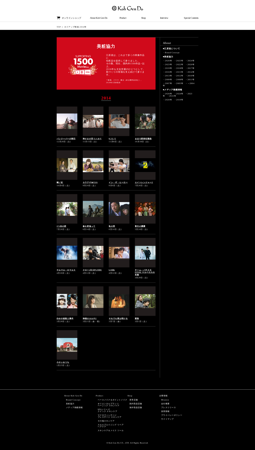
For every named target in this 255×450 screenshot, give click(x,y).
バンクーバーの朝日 (66, 139)
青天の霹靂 (140, 226)
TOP (59, 27)
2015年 (179, 72)
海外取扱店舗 (135, 407)
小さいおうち (63, 362)
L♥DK (112, 270)
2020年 (191, 64)
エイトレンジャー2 (144, 182)
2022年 (179, 64)
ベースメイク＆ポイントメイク (112, 400)
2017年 (191, 68)
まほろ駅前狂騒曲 (143, 139)
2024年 (191, 61)
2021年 (172, 96)
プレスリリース (168, 407)
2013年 (168, 76)
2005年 (179, 83)
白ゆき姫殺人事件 (65, 318)
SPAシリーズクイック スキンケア (107, 410)
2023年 (168, 64)
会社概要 (165, 404)
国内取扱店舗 (135, 404)
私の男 (112, 226)
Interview (164, 18)
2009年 (168, 79)
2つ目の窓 (61, 226)
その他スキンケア (106, 421)
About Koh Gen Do (98, 18)
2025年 (179, 61)
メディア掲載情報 (74, 407)
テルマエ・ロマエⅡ (66, 270)
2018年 (179, 68)
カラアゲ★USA (90, 182)
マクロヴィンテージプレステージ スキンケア (110, 416)
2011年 (191, 79)
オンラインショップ (71, 18)
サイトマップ (167, 419)
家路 (137, 318)
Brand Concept (172, 52)
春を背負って (89, 226)
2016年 (168, 72)
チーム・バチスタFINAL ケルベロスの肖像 (145, 272)
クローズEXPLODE (92, 270)
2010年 (191, 76)
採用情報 (165, 411)
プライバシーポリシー (171, 415)
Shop (143, 18)
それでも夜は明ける (118, 318)
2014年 (191, 72)
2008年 (179, 79)
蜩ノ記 (60, 182)
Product (123, 18)
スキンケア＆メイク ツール (111, 430)
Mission (165, 400)
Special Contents (191, 18)
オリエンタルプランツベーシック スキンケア (108, 405)
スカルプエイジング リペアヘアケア (111, 426)
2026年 (168, 61)
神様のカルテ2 (90, 318)
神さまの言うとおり (92, 139)
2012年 (179, 76)
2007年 (168, 83)
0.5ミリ (112, 139)
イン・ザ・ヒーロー (118, 182)
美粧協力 (70, 404)
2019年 (168, 68)
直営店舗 (133, 400)
